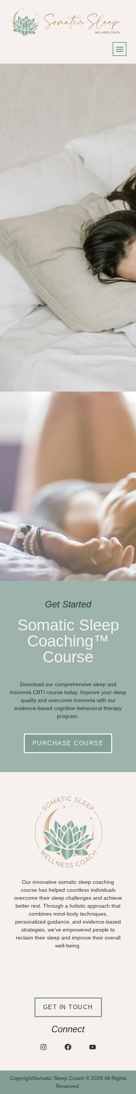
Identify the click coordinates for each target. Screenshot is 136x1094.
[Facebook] (68, 1047)
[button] (120, 49)
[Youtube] (92, 1047)
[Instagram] (43, 1047)
